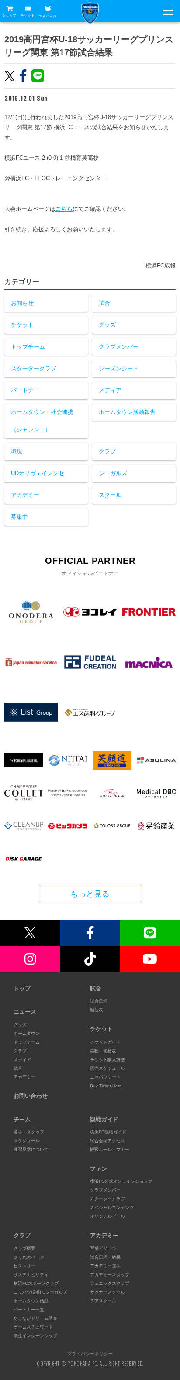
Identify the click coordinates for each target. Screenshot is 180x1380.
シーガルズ (113, 473)
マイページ (47, 15)
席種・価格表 (103, 1050)
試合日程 (98, 1001)
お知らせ (22, 303)
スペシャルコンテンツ (112, 1207)
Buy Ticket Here (106, 1085)
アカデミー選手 (105, 1266)
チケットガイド (105, 1042)
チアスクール (103, 1300)
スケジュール (27, 1140)
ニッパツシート (105, 1077)
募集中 (19, 517)
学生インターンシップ (35, 1335)
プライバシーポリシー (90, 1353)
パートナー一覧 (29, 1309)
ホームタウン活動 (31, 1300)
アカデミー (25, 495)
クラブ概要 (24, 1248)
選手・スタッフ (29, 1132)
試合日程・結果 (105, 1257)
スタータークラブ (33, 368)
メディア (110, 390)
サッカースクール (107, 1292)
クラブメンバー (118, 346)
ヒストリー (24, 1266)
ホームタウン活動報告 (127, 412)
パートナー (25, 390)
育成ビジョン (103, 1248)
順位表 (96, 1009)
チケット (28, 15)
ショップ (9, 15)
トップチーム (28, 346)
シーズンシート (118, 368)
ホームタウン (27, 1033)
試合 (104, 303)
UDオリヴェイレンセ (37, 473)
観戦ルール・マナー (109, 1149)
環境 (16, 451)
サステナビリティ (31, 1274)
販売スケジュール (107, 1068)
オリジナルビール (107, 1216)
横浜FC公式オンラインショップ (121, 1181)
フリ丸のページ (29, 1257)
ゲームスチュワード (33, 1327)
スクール (110, 495)
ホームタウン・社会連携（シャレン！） (42, 421)
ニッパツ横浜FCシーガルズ (40, 1292)
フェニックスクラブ (109, 1283)
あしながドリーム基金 (35, 1318)
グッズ (107, 325)
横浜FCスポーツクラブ (36, 1283)
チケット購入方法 (107, 1059)
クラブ (107, 451)
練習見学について (31, 1149)
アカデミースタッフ (109, 1274)
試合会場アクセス (107, 1140)
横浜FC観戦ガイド (108, 1132)
